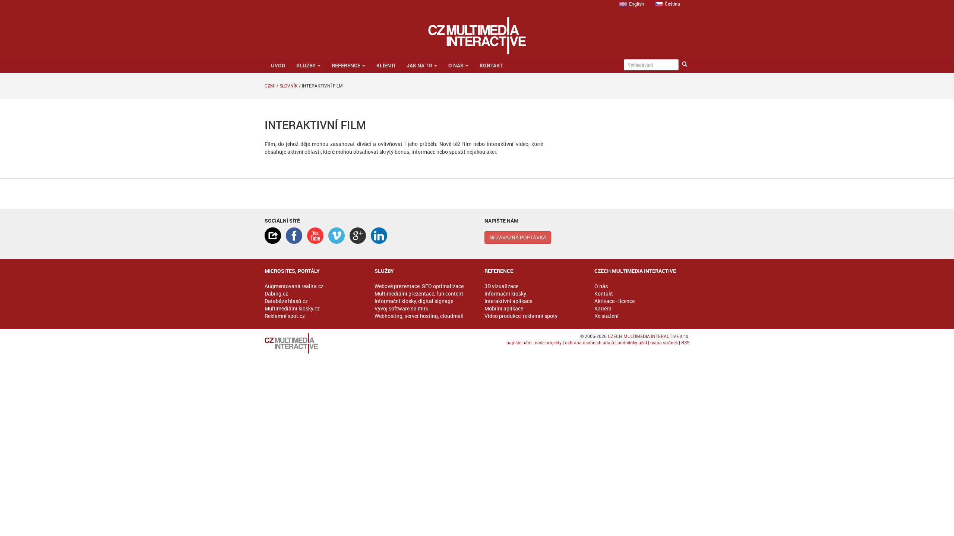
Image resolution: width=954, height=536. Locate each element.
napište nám (518, 342)
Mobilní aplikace (503, 308)
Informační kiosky (505, 293)
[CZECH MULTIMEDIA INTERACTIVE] (312, 343)
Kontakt (491, 65)
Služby (306, 65)
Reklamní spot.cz (285, 315)
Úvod (277, 65)
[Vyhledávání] (684, 64)
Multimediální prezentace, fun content (419, 293)
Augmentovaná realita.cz (294, 286)
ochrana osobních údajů (589, 342)
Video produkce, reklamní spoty (520, 315)
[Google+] (358, 235)
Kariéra (603, 308)
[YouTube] (315, 235)
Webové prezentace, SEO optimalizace (419, 286)
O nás (456, 65)
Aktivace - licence (614, 300)
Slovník (288, 86)
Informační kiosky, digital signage (414, 300)
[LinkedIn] (379, 235)
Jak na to (420, 65)
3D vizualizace (501, 286)
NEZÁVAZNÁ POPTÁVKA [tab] (517, 237)
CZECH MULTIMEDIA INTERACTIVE (643, 336)
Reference (346, 65)
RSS (685, 342)
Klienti (385, 65)
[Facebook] (294, 235)
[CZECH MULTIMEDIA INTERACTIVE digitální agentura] (477, 35)
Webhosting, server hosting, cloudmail (419, 315)
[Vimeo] (336, 235)
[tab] (273, 235)
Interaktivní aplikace (508, 300)
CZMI (270, 86)
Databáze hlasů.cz (286, 300)
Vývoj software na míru (402, 308)
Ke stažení (606, 315)
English (636, 4)
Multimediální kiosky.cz (292, 308)
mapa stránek (664, 342)
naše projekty (548, 342)
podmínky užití (632, 342)
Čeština (672, 4)
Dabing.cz (276, 293)
